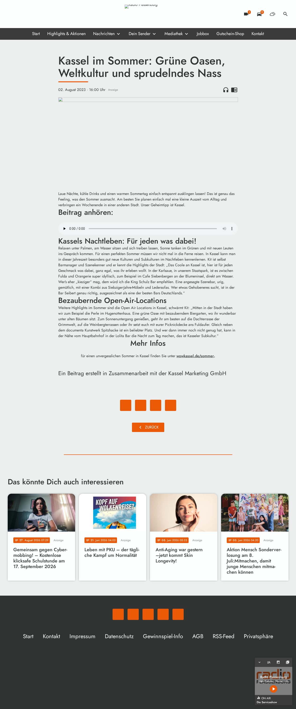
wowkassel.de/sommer (195, 356)
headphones (226, 89)
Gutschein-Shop (230, 34)
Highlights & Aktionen (66, 34)
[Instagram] (31, 14)
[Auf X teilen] (140, 405)
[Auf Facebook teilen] (125, 405)
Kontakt (258, 34)
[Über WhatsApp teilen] (155, 405)
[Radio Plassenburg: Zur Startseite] (148, 14)
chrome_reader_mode (234, 89)
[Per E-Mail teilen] (170, 405)
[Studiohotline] (50, 14)
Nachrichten (104, 34)
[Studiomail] (40, 14)
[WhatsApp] (12, 14)
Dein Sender (139, 34)
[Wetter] (272, 14)
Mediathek (173, 34)
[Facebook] (21, 14)
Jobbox (203, 34)
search (285, 14)
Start (36, 34)
